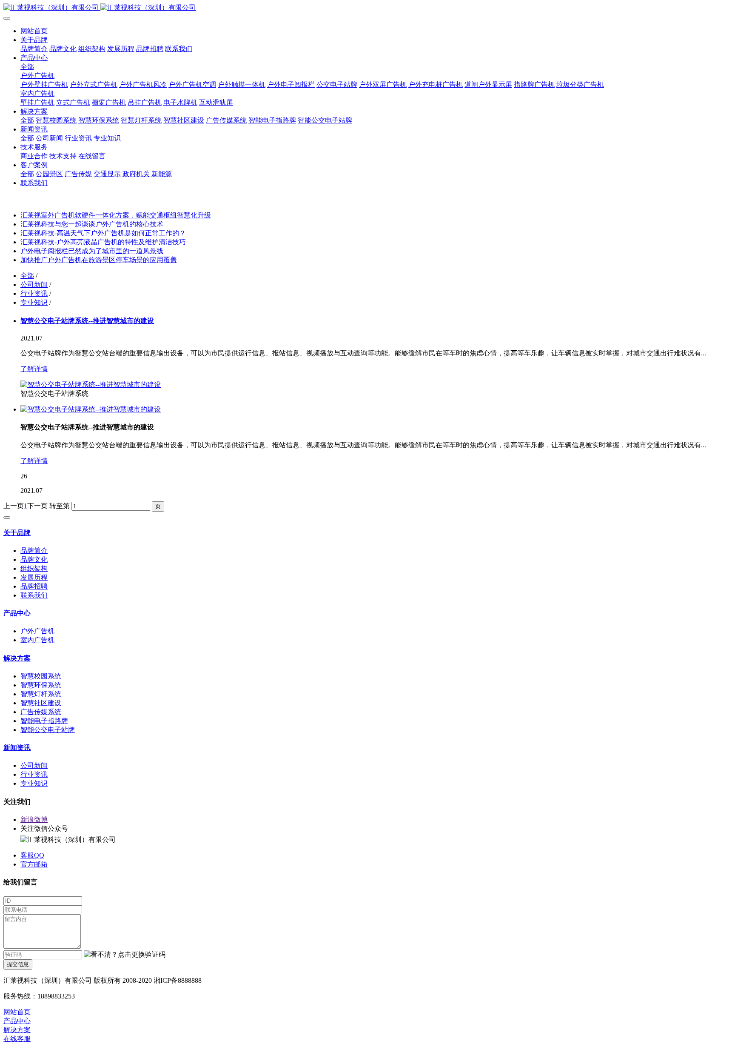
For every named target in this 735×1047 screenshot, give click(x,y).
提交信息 (18, 964)
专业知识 (34, 302)
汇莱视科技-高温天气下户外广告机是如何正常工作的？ (103, 233)
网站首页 (34, 30)
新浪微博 (34, 819)
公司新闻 (34, 284)
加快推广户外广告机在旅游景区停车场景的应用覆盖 (98, 259)
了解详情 (34, 368)
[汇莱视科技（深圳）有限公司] (367, 7)
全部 (27, 66)
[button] (124, 954)
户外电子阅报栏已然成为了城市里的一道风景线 (91, 251)
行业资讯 (34, 293)
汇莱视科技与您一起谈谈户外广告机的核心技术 (91, 224)
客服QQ (32, 855)
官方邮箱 (34, 864)
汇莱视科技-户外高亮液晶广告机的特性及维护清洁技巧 (103, 242)
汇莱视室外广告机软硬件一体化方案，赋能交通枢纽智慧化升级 (115, 215)
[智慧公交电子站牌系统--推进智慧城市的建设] (90, 384)
